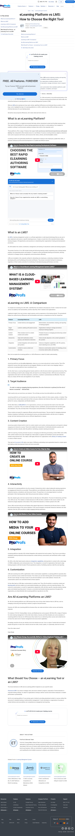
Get (18, 98)
